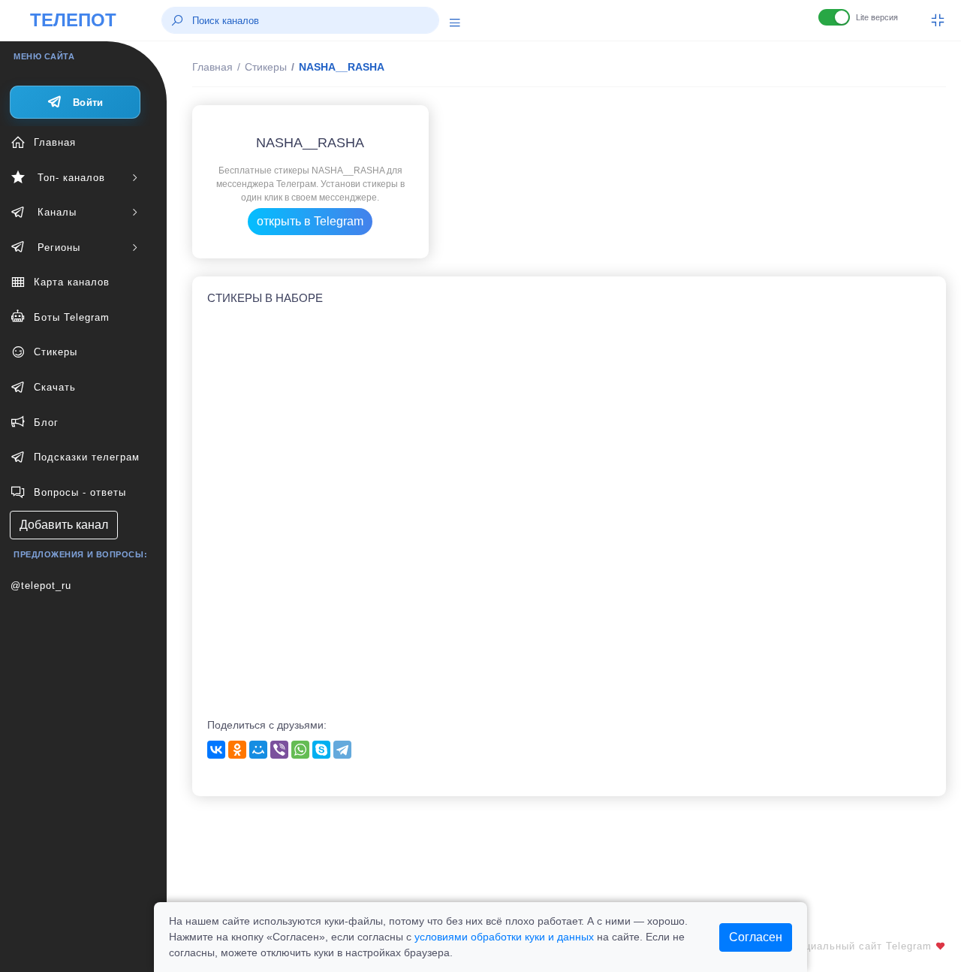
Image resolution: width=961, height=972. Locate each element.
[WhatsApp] (300, 750)
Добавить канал (64, 524)
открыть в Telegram (310, 221)
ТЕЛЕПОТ (73, 20)
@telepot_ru (41, 585)
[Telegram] (342, 750)
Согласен (755, 937)
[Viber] (279, 750)
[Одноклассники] (237, 750)
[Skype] (321, 750)
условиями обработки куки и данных (504, 937)
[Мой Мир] (258, 750)
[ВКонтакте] (216, 750)
